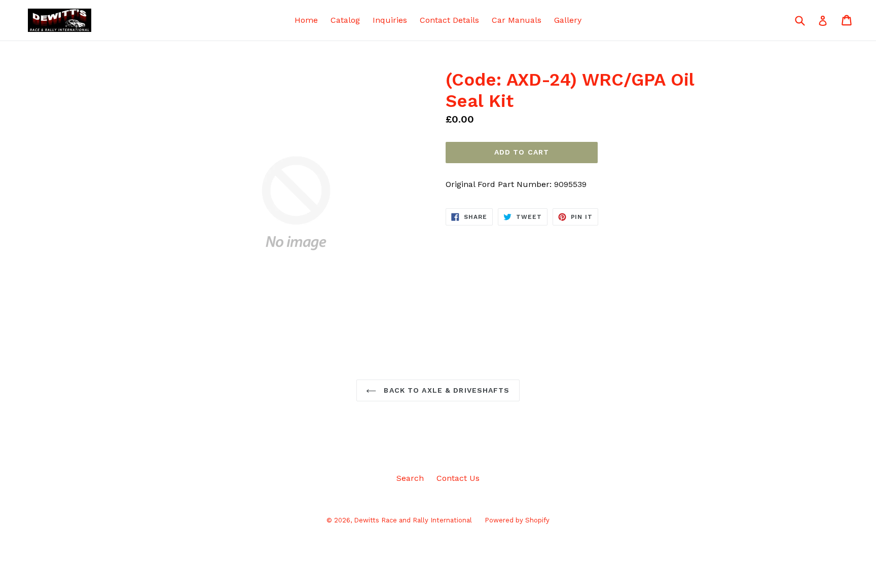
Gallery (567, 20)
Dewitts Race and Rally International (413, 520)
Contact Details (449, 20)
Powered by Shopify (517, 520)
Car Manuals (516, 20)
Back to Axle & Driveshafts (445, 390)
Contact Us (458, 478)
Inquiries (390, 20)
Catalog (345, 20)
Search (410, 478)
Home (306, 20)
